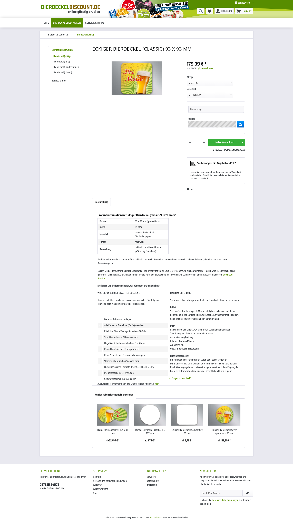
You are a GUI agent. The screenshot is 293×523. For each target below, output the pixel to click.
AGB (95, 493)
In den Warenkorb (224, 142)
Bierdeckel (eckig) (62, 56)
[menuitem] (174, 11)
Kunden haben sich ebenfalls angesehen (114, 395)
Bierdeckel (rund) (61, 61)
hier (157, 384)
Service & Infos (59, 80)
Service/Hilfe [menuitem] (244, 3)
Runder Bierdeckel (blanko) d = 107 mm (150, 431)
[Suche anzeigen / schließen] (200, 11)
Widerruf (97, 485)
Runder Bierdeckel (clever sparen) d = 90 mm (224, 431)
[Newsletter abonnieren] (247, 493)
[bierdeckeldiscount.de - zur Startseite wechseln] (70, 9)
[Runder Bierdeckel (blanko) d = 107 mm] (150, 415)
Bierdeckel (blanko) (62, 72)
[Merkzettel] (209, 11)
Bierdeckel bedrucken (62, 50)
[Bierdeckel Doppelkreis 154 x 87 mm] (113, 415)
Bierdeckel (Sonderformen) (66, 67)
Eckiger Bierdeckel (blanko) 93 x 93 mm (187, 431)
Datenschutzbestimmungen (225, 500)
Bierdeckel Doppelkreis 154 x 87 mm (112, 431)
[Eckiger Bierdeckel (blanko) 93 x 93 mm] (187, 415)
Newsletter (151, 477)
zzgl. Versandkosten (205, 68)
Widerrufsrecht (100, 489)
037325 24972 (49, 484)
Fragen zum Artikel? (181, 378)
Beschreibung (101, 202)
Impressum (151, 485)
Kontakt (97, 477)
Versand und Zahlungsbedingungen (110, 481)
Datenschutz (152, 481)
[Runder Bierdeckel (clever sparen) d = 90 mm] (224, 415)
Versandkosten (156, 517)
